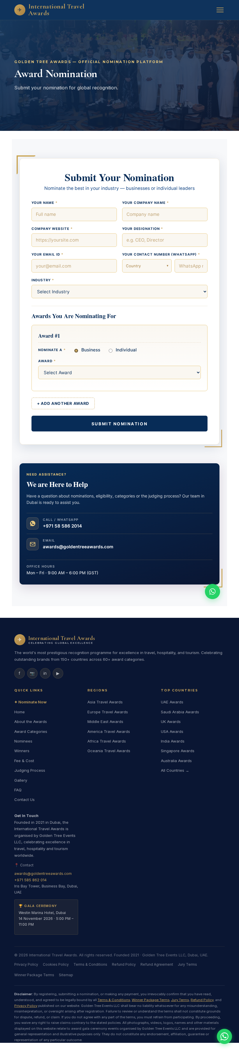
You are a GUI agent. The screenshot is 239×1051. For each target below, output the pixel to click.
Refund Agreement (156, 964)
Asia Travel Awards (105, 702)
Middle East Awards (105, 721)
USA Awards (172, 731)
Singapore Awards (177, 750)
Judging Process (29, 770)
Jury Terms (187, 964)
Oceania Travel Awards (108, 750)
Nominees (23, 741)
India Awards (172, 741)
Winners (21, 750)
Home (19, 712)
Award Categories (30, 731)
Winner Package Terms (34, 975)
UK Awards (171, 721)
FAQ (18, 790)
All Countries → (175, 770)
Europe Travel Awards (107, 712)
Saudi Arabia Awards (180, 712)
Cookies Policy (56, 964)
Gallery (20, 780)
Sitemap (66, 975)
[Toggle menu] (220, 9)
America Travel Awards (108, 731)
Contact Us (24, 799)
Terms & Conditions (90, 964)
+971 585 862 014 (30, 880)
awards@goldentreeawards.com (43, 873)
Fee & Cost (24, 760)
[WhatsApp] (224, 1036)
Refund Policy (124, 964)
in (45, 673)
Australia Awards (176, 760)
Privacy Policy (26, 964)
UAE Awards (172, 702)
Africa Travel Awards (106, 741)
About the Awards (30, 721)
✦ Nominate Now (30, 702)
